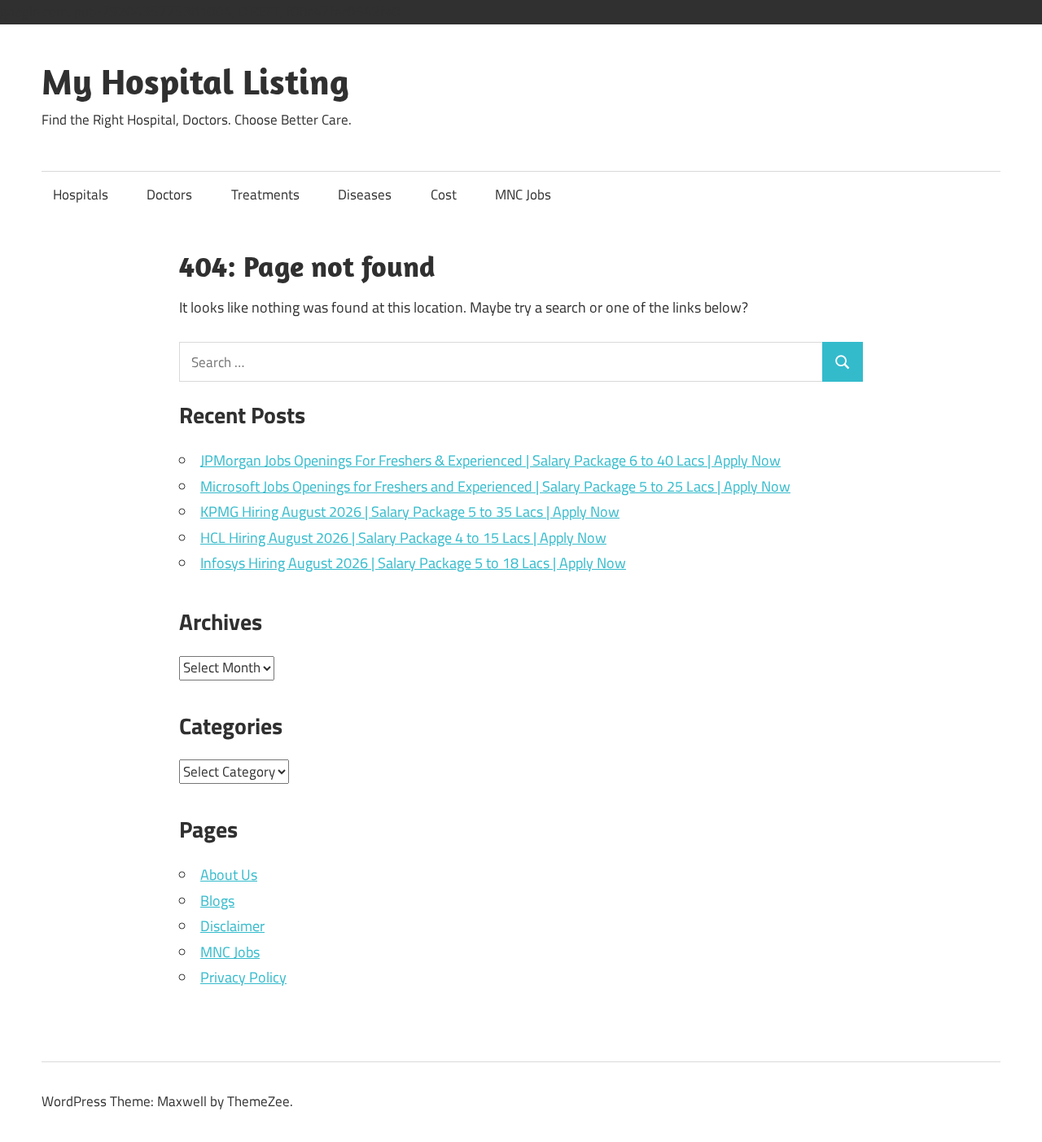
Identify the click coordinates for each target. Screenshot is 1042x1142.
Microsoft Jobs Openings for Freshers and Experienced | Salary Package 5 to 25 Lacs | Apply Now (495, 486)
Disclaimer (232, 926)
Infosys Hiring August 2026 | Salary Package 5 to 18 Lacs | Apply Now (413, 563)
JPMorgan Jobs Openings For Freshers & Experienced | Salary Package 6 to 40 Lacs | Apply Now (490, 460)
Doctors (169, 194)
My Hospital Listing (195, 81)
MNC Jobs (523, 194)
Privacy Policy (243, 977)
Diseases (365, 194)
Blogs (217, 901)
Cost (444, 194)
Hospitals (80, 194)
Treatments (265, 194)
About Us (228, 875)
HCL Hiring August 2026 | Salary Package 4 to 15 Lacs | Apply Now (403, 538)
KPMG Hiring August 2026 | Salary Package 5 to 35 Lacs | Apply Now (410, 512)
